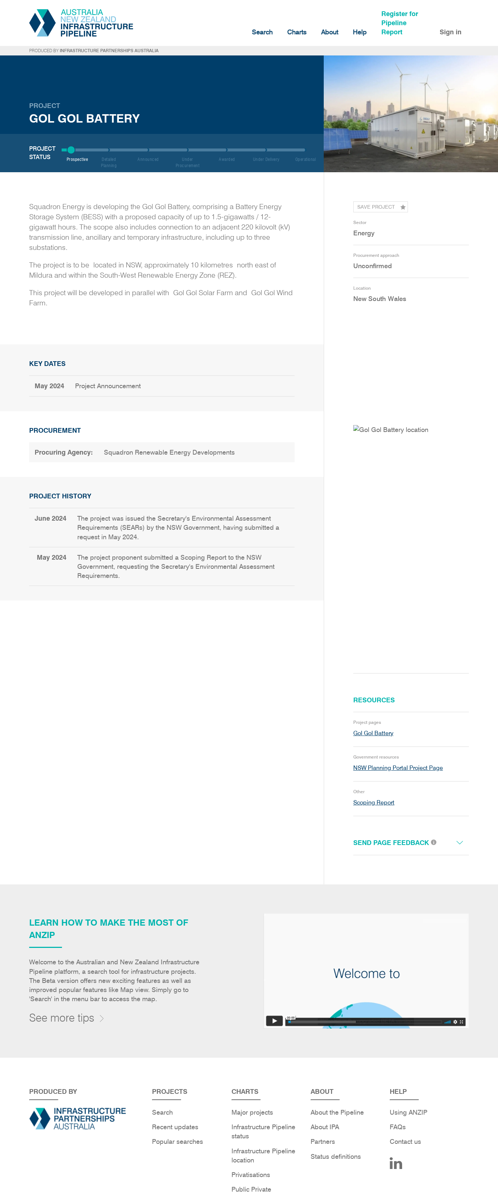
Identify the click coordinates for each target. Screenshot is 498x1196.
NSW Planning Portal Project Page (398, 767)
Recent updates (175, 1127)
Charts (297, 32)
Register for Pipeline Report (399, 23)
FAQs (398, 1127)
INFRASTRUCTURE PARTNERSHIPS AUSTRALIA (109, 50)
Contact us (405, 1141)
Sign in (451, 32)
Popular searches (177, 1141)
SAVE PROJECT (376, 207)
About (329, 32)
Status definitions (336, 1156)
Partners (323, 1141)
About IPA (325, 1127)
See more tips (61, 1017)
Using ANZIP (408, 1112)
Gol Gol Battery (373, 733)
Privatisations (251, 1174)
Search (262, 32)
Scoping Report (373, 802)
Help (360, 32)
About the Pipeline (337, 1112)
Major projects (252, 1112)
